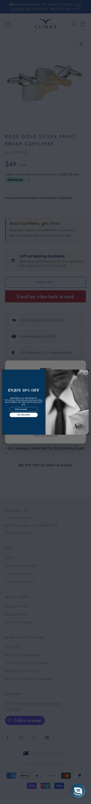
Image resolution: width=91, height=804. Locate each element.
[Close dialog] (86, 372)
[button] (78, 791)
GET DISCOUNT (23, 415)
